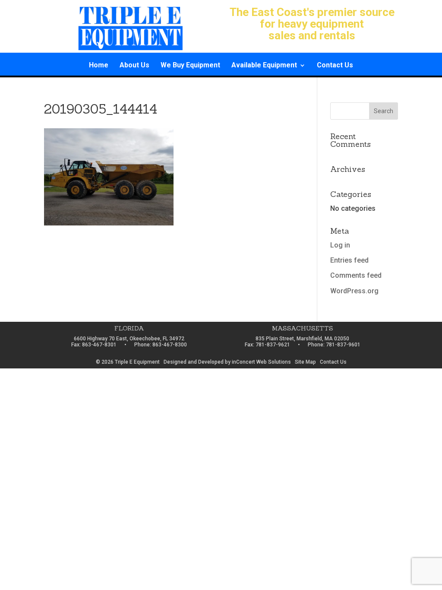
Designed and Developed (194, 362)
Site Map (305, 362)
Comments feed (356, 275)
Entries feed (349, 260)
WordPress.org (354, 291)
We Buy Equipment (190, 65)
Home (98, 65)
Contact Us (335, 65)
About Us (134, 65)
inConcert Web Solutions (261, 362)
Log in (340, 245)
